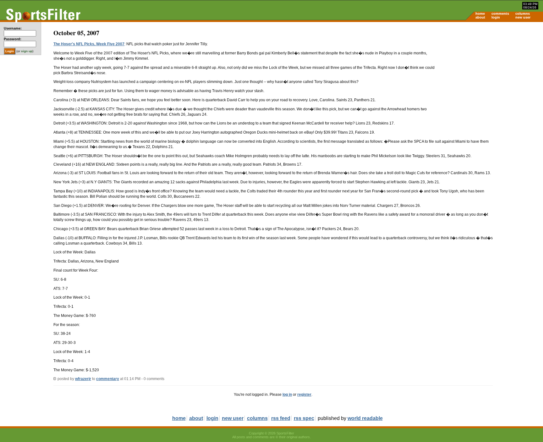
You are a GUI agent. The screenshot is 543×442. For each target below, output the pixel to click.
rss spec (304, 418)
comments (500, 13)
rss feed (280, 418)
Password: (12, 39)
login (495, 17)
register (304, 394)
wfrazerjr (83, 379)
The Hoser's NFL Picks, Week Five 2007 (88, 44)
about (480, 17)
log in (287, 394)
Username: (13, 28)
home (480, 13)
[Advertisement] (489, 71)
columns (522, 13)
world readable (365, 418)
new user (522, 17)
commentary (107, 379)
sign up (26, 51)
